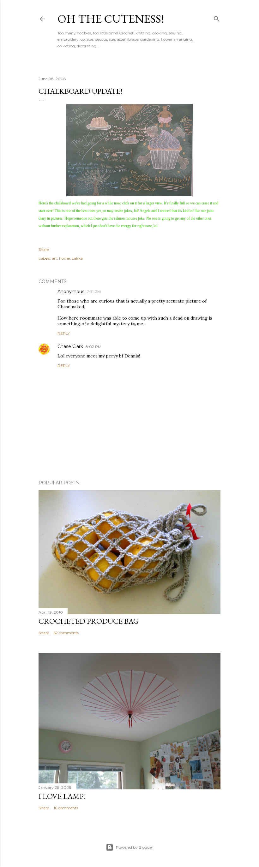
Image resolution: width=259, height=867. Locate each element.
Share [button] (44, 249)
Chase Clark (70, 346)
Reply (63, 333)
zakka (77, 258)
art (54, 258)
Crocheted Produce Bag (89, 621)
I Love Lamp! (62, 796)
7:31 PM (94, 291)
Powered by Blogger (134, 847)
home (64, 258)
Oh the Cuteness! (110, 18)
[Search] (216, 17)
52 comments (66, 632)
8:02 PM (93, 346)
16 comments (66, 807)
